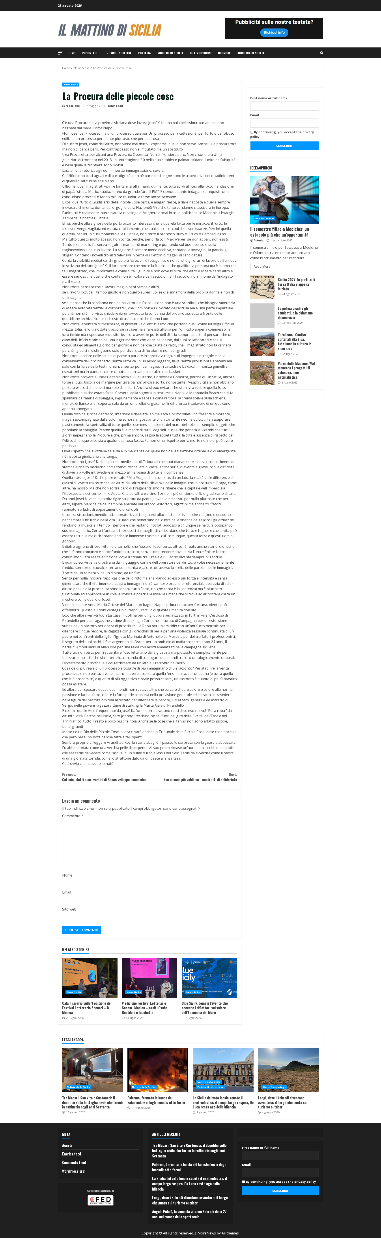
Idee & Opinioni (200, 53)
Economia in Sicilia (250, 53)
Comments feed (74, 1162)
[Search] (321, 53)
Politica (144, 53)
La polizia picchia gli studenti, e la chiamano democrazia (262, 315)
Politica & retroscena (210, 1087)
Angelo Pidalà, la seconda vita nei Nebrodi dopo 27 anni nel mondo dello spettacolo (189, 1214)
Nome (67, 875)
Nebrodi (224, 53)
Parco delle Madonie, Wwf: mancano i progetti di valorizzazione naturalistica (262, 373)
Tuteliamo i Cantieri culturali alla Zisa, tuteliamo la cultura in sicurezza (262, 344)
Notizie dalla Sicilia (78, 1087)
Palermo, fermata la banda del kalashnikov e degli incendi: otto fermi (157, 1070)
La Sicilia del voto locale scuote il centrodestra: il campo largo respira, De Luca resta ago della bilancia (223, 1070)
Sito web (69, 909)
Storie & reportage (274, 1087)
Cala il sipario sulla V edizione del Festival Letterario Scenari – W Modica (90, 978)
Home (71, 53)
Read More (262, 266)
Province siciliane (118, 53)
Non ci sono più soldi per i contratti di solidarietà (200, 777)
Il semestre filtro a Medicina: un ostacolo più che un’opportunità (284, 200)
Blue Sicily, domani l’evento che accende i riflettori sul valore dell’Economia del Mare (209, 978)
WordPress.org (73, 1171)
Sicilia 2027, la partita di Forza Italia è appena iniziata (262, 287)
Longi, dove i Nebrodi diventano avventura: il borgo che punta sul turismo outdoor (288, 1070)
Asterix (259, 240)
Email (66, 892)
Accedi (67, 1145)
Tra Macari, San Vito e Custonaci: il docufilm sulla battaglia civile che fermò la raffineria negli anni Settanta (92, 1070)
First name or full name (269, 98)
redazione (72, 106)
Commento (72, 815)
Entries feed (71, 1154)
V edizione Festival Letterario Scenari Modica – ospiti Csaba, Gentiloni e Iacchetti (149, 978)
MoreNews (207, 1233)
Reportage (90, 53)
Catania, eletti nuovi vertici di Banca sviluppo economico (104, 777)
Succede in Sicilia (170, 53)
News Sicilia (71, 84)
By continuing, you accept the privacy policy (282, 134)
